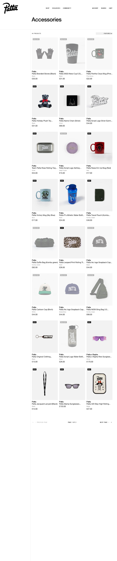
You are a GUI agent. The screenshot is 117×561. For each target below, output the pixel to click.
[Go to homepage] (10, 8)
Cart (110, 8)
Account (95, 8)
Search (103, 8)
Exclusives (56, 8)
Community (67, 8)
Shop (47, 8)
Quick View (45, 66)
